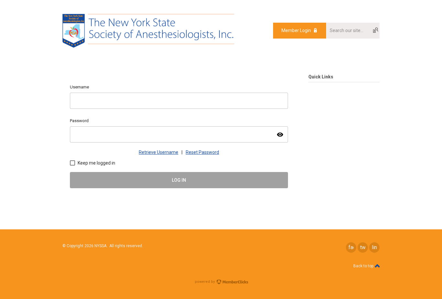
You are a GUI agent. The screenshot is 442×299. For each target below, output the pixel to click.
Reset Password (202, 152)
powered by (205, 282)
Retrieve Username (158, 152)
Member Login (296, 30)
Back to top (363, 266)
